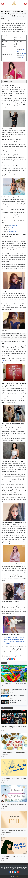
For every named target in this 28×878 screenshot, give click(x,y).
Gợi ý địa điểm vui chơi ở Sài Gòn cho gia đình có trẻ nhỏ (14, 684)
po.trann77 (22, 55)
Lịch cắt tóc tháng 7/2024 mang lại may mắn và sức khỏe (13, 857)
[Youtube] (18, 872)
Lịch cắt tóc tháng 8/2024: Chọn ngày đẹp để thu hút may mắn (13, 779)
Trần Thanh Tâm (13, 225)
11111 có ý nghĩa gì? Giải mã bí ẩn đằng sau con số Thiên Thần (13, 831)
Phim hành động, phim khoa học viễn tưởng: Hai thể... (18, 701)
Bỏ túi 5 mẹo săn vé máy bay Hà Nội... (17, 696)
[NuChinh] (14, 4)
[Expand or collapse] (25, 81)
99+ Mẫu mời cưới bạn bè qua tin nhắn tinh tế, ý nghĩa (13, 805)
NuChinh (3, 9)
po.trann (24, 53)
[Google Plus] (13, 872)
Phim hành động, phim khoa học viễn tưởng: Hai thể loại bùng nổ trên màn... (14, 727)
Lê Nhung (5, 20)
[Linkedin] (15, 872)
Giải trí (6, 9)
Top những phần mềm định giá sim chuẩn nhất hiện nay (13, 753)
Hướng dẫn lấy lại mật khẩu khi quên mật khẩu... (18, 690)
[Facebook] (10, 872)
